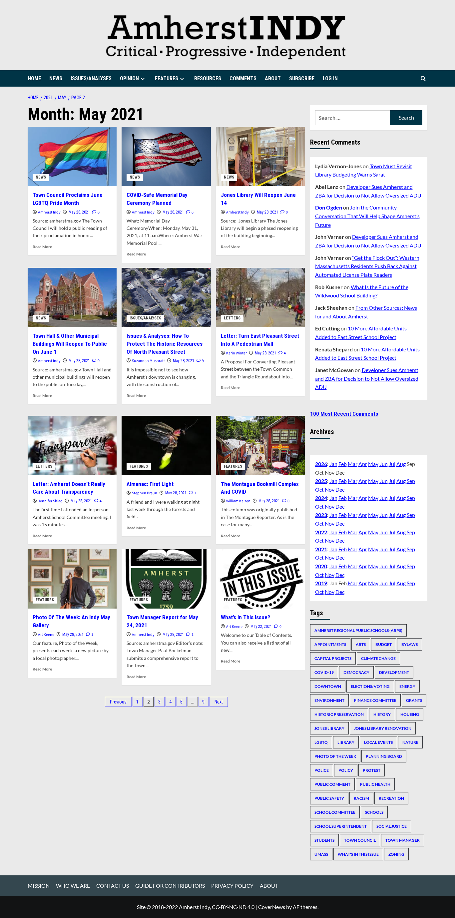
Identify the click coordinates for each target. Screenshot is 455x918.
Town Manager (402, 840)
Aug (401, 464)
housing (409, 714)
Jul (392, 464)
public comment (332, 784)
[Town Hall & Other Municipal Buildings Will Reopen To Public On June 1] (72, 297)
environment (329, 700)
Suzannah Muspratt (148, 361)
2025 (321, 481)
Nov (329, 489)
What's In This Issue (358, 854)
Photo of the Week (335, 756)
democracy (356, 672)
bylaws (409, 644)
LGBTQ (321, 742)
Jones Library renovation (382, 728)
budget (383, 644)
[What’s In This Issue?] (260, 579)
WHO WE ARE (73, 885)
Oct (319, 489)
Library (345, 742)
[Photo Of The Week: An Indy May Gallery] (72, 579)
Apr (362, 464)
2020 (321, 566)
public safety (329, 798)
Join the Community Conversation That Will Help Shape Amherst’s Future (367, 216)
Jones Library (329, 728)
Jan (333, 464)
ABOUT (273, 78)
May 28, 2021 (79, 212)
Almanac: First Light (150, 484)
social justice (391, 826)
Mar (352, 464)
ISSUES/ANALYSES (91, 78)
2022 (321, 532)
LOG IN (330, 78)
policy (345, 770)
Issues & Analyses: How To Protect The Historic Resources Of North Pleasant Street (165, 343)
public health (375, 784)
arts (361, 644)
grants (414, 700)
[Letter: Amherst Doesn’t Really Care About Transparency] (72, 445)
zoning (396, 854)
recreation (391, 798)
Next (219, 701)
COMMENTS (242, 78)
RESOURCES (207, 78)
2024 (321, 498)
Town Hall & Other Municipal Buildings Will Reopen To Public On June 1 (70, 343)
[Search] (423, 78)
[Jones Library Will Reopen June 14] (260, 156)
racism (361, 798)
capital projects (332, 658)
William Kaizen (238, 501)
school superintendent (340, 826)
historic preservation (339, 714)
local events (378, 742)
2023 (321, 515)
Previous (118, 701)
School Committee (334, 812)
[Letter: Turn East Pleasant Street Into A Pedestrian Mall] (260, 297)
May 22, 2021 (261, 626)
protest (371, 770)
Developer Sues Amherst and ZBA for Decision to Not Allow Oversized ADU (366, 378)
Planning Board (384, 756)
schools (374, 812)
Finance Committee (375, 700)
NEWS (55, 78)
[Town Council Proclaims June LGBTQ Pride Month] (72, 156)
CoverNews (271, 907)
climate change (378, 658)
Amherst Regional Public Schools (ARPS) (358, 630)
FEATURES (166, 78)
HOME (34, 78)
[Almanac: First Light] (166, 445)
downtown (327, 686)
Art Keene (46, 635)
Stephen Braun (144, 493)
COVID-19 (324, 672)
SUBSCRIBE (301, 78)
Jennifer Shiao (50, 501)
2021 (321, 549)
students (324, 840)
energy (407, 686)
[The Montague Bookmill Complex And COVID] (260, 445)
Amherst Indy (49, 212)
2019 (321, 583)
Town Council (360, 840)
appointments (330, 644)
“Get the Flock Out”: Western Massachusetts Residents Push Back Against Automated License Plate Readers (367, 266)
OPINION (129, 78)
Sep (411, 481)
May (373, 464)
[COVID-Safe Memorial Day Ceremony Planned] (166, 156)
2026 (321, 464)
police (321, 770)
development (394, 672)
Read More (42, 246)
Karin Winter (236, 353)
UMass (321, 854)
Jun (383, 464)
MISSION (39, 885)
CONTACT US (112, 885)
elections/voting (370, 686)
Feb (342, 464)
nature (410, 742)
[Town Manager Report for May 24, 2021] (166, 579)
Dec (339, 489)
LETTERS (232, 318)
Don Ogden (328, 207)
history (382, 714)
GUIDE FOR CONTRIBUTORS (170, 885)
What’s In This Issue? (245, 617)
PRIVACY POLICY (232, 885)
